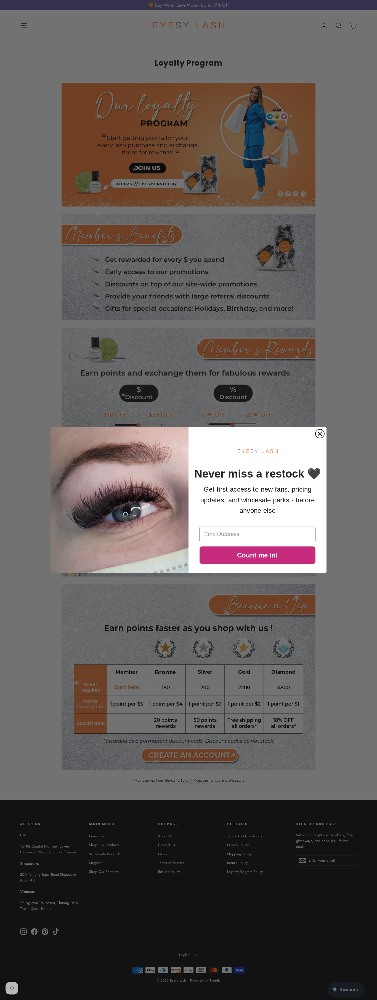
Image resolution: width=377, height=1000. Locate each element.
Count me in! (257, 555)
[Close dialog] (319, 433)
